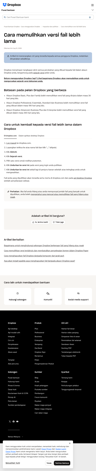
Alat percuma (13, 364)
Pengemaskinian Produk (44, 364)
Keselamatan (13, 348)
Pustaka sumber (41, 389)
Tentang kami (66, 378)
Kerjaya (64, 382)
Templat (11, 360)
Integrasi (11, 336)
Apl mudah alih (14, 333)
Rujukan (38, 401)
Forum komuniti (41, 397)
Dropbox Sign (40, 352)
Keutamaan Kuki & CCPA (18, 393)
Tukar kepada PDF (68, 356)
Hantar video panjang (70, 333)
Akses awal (12, 352)
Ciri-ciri (11, 340)
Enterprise (39, 340)
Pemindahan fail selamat (71, 340)
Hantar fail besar (68, 329)
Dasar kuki (12, 389)
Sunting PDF (66, 348)
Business (38, 336)
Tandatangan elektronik (70, 352)
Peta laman (12, 401)
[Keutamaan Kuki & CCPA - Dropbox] (38, 454)
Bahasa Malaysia (14, 437)
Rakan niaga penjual (43, 405)
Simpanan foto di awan (70, 336)
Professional (39, 333)
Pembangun (39, 393)
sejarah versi (38, 73)
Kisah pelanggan (41, 385)
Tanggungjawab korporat (71, 389)
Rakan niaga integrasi (43, 409)
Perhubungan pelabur (70, 385)
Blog (36, 378)
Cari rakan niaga (41, 413)
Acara (37, 382)
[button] (4, 17)
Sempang (38, 344)
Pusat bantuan (8, 10)
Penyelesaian (13, 344)
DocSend (38, 348)
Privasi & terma (14, 385)
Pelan (37, 360)
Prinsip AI (11, 397)
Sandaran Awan (67, 344)
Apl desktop (12, 329)
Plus (36, 329)
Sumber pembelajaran (17, 405)
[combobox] (48, 17)
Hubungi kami (13, 382)
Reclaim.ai (39, 356)
